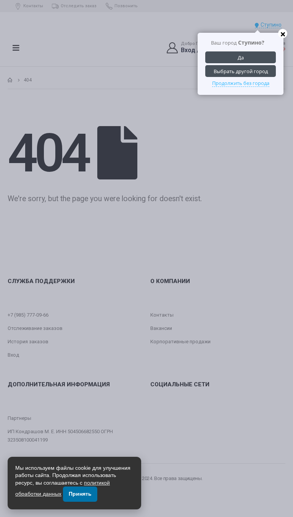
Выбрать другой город (241, 71)
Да (241, 57)
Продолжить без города (240, 83)
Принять (80, 494)
